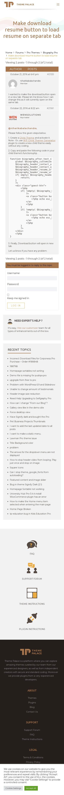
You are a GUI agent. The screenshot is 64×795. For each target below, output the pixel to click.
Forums (19, 52)
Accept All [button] (31, 788)
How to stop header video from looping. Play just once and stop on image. (33, 461)
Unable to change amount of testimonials (31, 389)
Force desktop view (20, 412)
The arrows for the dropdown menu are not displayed (32, 454)
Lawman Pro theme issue (23, 438)
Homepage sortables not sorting (27, 371)
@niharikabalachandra (22, 128)
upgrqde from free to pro (23, 380)
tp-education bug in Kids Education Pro (30, 513)
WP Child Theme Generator (39, 140)
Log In (16, 305)
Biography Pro (50, 52)
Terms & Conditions (33, 757)
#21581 (50, 108)
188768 (14, 366)
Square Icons (16, 467)
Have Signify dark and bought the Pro (29, 417)
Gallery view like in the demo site (27, 407)
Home (9, 52)
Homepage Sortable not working (27, 489)
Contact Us (32, 711)
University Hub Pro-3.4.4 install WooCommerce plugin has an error (28, 495)
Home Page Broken (20, 509)
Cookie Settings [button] (13, 788)
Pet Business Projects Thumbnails (27, 421)
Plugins (32, 702)
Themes (32, 698)
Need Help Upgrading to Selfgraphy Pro (30, 398)
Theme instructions (32, 604)
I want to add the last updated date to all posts (31, 428)
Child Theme (27, 137)
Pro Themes (33, 52)
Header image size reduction (25, 394)
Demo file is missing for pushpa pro (28, 375)
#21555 (50, 74)
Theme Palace (25, 4)
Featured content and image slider (28, 480)
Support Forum (32, 579)
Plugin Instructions (32, 629)
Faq (32, 553)
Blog (32, 707)
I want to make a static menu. (25, 433)
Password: (13, 284)
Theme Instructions (32, 739)
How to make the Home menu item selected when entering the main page (30, 503)
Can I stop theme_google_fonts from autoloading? (29, 474)
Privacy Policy (33, 762)
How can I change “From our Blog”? (29, 403)
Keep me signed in (18, 298)
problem (14, 447)
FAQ (32, 734)
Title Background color (21, 443)
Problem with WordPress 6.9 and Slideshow (32, 384)
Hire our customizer (27, 328)
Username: (13, 273)
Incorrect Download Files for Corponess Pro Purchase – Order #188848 (32, 360)
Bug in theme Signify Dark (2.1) (26, 484)
